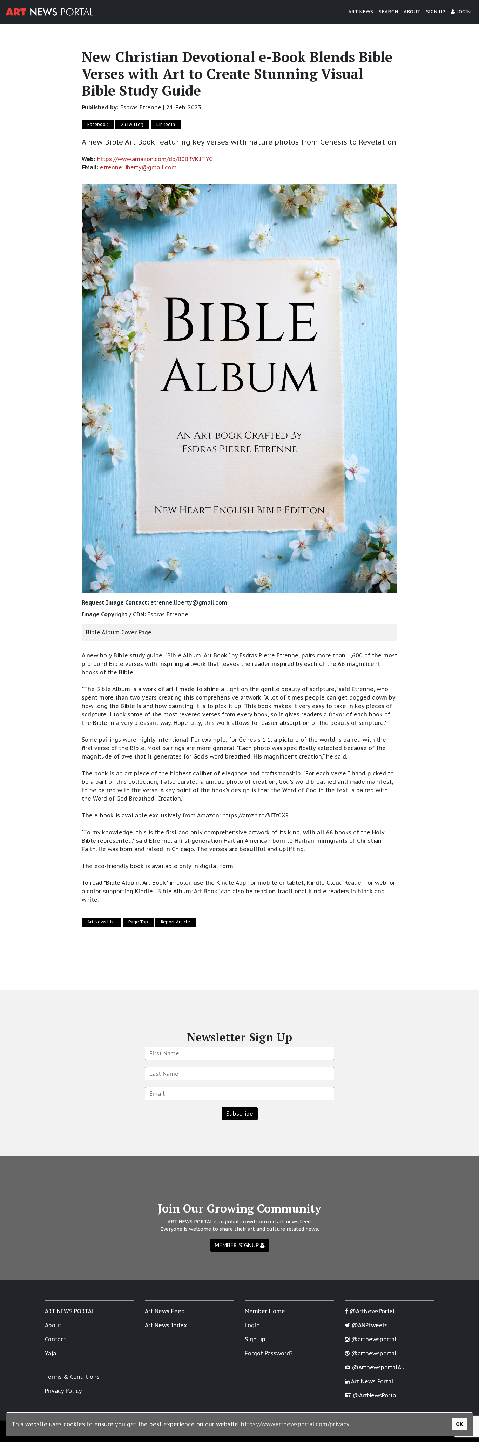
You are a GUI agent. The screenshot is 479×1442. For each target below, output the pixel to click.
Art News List (101, 921)
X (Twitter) (132, 124)
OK (459, 1424)
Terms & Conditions (72, 1376)
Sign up (255, 1339)
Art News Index (166, 1325)
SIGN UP (435, 11)
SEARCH (388, 11)
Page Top (138, 921)
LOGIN (463, 11)
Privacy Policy (63, 1390)
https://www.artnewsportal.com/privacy (295, 1424)
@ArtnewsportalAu (377, 1367)
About (53, 1325)
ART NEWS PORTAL (70, 1311)
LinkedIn (165, 124)
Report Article (175, 921)
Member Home (265, 1311)
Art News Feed (165, 1311)
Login (252, 1325)
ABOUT (412, 11)
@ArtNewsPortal (371, 1311)
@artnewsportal (373, 1339)
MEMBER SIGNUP (237, 1245)
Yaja (50, 1353)
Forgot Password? (269, 1353)
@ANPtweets (369, 1325)
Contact (55, 1339)
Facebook (97, 124)
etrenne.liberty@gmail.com (138, 167)
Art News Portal (371, 1381)
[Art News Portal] (49, 12)
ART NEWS (360, 11)
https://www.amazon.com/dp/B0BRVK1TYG (155, 158)
